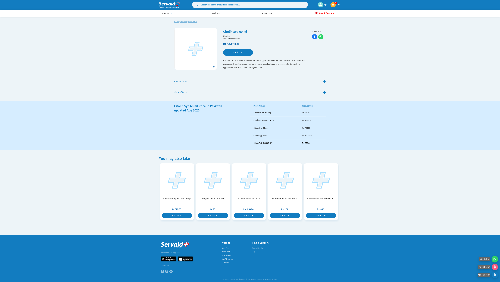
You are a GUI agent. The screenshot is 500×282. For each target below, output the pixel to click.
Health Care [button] (267, 13)
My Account (226, 252)
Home (176, 22)
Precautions (180, 81)
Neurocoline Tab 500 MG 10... (321, 198)
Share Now (316, 31)
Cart (338, 4)
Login (325, 5)
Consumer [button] (164, 13)
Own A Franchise (326, 13)
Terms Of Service (257, 248)
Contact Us (225, 263)
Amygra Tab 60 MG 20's (213, 198)
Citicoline (226, 36)
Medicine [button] (216, 13)
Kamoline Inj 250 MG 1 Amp (177, 198)
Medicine (183, 22)
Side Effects (180, 92)
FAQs (253, 252)
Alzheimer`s (192, 22)
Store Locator (226, 255)
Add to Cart (238, 52)
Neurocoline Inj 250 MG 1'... (285, 198)
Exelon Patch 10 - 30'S (249, 198)
